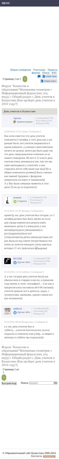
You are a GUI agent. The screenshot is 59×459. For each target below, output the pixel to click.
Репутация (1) (36, 200)
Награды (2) (35, 202)
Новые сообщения (20, 69)
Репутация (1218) (42, 261)
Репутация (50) (40, 311)
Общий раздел (21, 96)
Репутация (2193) (44, 120)
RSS (54, 72)
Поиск (45, 72)
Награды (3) (39, 313)
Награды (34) (40, 263)
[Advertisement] (29, 38)
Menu (6, 3)
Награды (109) (42, 123)
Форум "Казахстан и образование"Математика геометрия (26, 87)
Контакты (36, 456)
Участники (39, 69)
